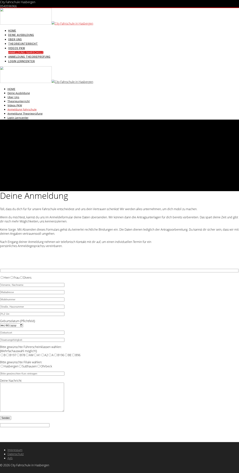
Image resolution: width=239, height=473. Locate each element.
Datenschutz (15, 454)
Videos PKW (16, 48)
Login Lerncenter (21, 61)
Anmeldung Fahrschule (25, 52)
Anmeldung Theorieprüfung (29, 56)
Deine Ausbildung (21, 35)
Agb (10, 458)
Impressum (14, 450)
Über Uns (15, 39)
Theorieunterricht (23, 43)
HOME (12, 30)
